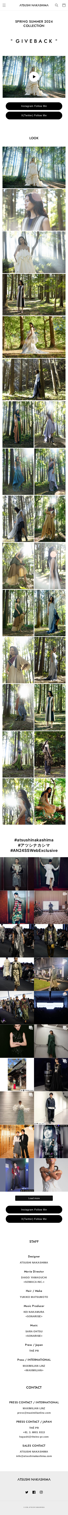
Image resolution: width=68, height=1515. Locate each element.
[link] (34, 167)
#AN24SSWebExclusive (34, 850)
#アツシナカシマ (34, 845)
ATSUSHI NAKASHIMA (36, 1507)
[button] (4, 5)
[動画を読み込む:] (34, 77)
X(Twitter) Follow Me (34, 115)
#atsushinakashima (33, 840)
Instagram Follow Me (34, 106)
